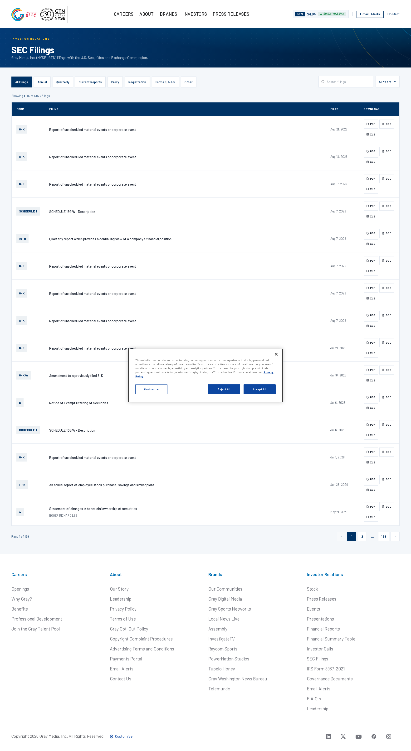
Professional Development (36, 618)
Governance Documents (330, 678)
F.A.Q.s (314, 698)
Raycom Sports (222, 648)
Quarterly (62, 82)
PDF (372, 123)
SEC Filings (317, 658)
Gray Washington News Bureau (237, 678)
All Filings (21, 82)
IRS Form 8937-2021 (326, 668)
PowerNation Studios (228, 658)
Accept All (259, 389)
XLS (372, 134)
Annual (42, 82)
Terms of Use (123, 618)
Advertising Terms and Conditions (142, 648)
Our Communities (225, 589)
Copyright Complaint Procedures (141, 638)
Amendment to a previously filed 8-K (76, 375)
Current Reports (90, 82)
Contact (393, 14)
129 (383, 536)
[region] (205, 375)
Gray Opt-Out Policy (129, 628)
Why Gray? (21, 599)
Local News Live (224, 618)
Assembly (217, 628)
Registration (137, 82)
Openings (20, 589)
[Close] (276, 354)
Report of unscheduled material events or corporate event (92, 129)
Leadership (120, 599)
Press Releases (321, 599)
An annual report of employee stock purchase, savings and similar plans (101, 485)
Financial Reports (323, 628)
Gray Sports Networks (229, 608)
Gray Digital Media (225, 599)
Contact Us (120, 678)
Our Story (119, 589)
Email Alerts (370, 14)
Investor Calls (320, 648)
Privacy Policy (123, 608)
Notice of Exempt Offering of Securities (78, 403)
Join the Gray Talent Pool (35, 628)
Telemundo (219, 688)
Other (189, 82)
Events (313, 608)
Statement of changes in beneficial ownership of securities (93, 508)
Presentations (320, 618)
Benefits (19, 608)
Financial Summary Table (331, 638)
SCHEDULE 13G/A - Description (72, 211)
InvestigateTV (221, 638)
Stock (312, 589)
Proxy (115, 82)
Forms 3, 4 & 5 (165, 82)
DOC (388, 123)
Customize (151, 389)
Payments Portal (126, 658)
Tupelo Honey (221, 668)
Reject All (224, 389)
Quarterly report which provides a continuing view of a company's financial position (110, 239)
